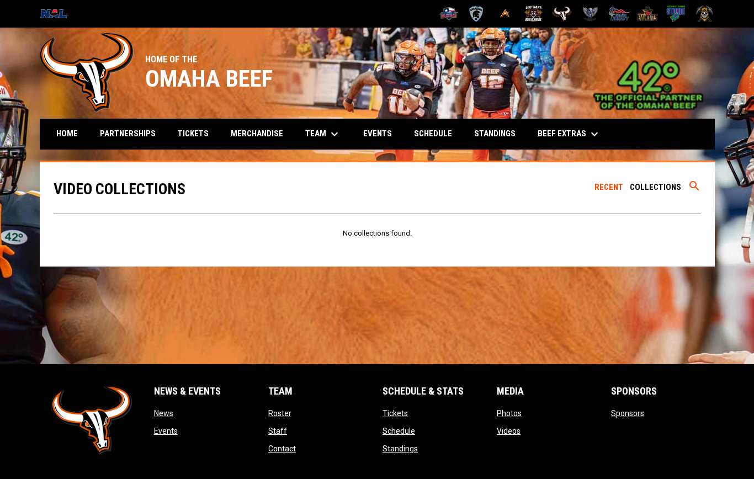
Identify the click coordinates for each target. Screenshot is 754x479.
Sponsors (627, 413)
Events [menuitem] (377, 134)
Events (166, 431)
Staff (277, 431)
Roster (279, 413)
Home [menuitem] (67, 134)
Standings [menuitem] (495, 134)
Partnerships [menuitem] (128, 134)
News (163, 413)
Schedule (399, 431)
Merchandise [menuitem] (257, 134)
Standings (400, 448)
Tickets (395, 413)
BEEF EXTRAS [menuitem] (569, 134)
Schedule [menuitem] (433, 134)
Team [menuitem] (323, 134)
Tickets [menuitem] (193, 134)
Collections (655, 187)
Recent (608, 187)
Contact (282, 448)
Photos (509, 413)
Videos (509, 431)
